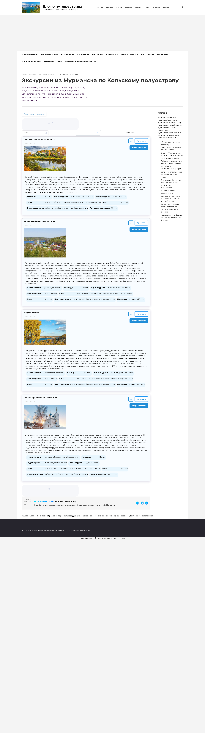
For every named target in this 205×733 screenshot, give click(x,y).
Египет (119, 7)
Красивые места (30, 55)
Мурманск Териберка (167, 120)
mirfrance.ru (97, 538)
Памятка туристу (129, 55)
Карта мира (97, 55)
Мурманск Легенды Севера (169, 123)
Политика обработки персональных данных (58, 516)
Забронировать (139, 147)
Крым (147, 7)
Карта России (147, 55)
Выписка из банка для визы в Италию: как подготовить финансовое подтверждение (171, 185)
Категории (49, 61)
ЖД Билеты (162, 55)
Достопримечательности (141, 516)
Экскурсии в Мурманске (34, 114)
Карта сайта (28, 516)
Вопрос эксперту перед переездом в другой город (171, 174)
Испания (156, 7)
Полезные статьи (49, 55)
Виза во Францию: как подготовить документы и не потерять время (172, 155)
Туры (59, 61)
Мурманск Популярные (168, 135)
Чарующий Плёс (31, 313)
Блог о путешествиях (62, 6)
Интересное (83, 55)
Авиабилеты (112, 55)
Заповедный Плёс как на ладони (39, 221)
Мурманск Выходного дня (169, 133)
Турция (138, 7)
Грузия (166, 7)
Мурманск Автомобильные (169, 125)
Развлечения (67, 55)
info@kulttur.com (109, 505)
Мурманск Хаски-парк (167, 117)
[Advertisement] (102, 33)
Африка (128, 7)
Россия (100, 7)
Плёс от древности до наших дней (40, 398)
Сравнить (141, 141)
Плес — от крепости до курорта (39, 139)
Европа (109, 7)
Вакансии (87, 516)
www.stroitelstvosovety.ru (114, 538)
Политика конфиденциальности (80, 61)
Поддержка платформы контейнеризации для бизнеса (171, 217)
